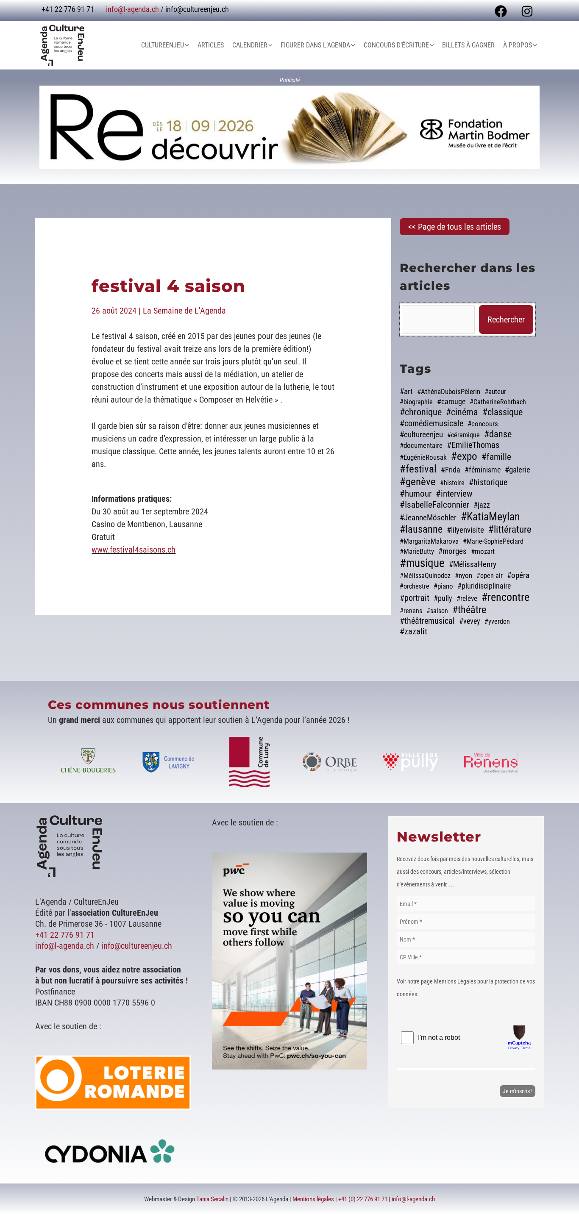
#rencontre (505, 597)
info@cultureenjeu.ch (197, 9)
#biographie (416, 402)
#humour (415, 493)
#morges (452, 551)
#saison (437, 611)
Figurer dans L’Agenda (315, 45)
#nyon (463, 575)
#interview (454, 494)
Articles (211, 45)
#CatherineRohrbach (498, 402)
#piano (443, 586)
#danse (498, 433)
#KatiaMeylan (490, 516)
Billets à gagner (468, 45)
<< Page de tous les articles (454, 227)
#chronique (421, 411)
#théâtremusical (427, 621)
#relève (467, 598)
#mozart (483, 551)
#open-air (489, 576)
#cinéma (462, 412)
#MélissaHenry (472, 564)
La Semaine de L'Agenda (184, 311)
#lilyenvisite (465, 530)
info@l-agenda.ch (132, 9)
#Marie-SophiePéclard (493, 541)
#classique (502, 412)
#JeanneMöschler (428, 517)
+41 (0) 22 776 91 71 (362, 1199)
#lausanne (421, 529)
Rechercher (506, 319)
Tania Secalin (212, 1199)
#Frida (450, 469)
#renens (411, 611)
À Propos (517, 45)
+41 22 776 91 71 (65, 935)
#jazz (481, 505)
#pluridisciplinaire (484, 585)
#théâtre (469, 610)
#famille (496, 456)
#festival (418, 469)
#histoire (452, 483)
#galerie (517, 470)
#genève (418, 481)
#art (406, 391)
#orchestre (414, 586)
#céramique (463, 435)
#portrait (414, 598)
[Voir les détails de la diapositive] (289, 127)
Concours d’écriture (396, 45)
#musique (422, 563)
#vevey (469, 621)
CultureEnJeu (162, 45)
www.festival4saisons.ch (133, 549)
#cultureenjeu (421, 434)
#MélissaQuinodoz (425, 576)
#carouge (451, 401)
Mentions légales (313, 1199)
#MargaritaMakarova (429, 541)
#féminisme (483, 469)
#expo (464, 456)
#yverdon (497, 621)
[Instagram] (527, 11)
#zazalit (413, 631)
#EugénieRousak (423, 457)
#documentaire (421, 445)
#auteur (495, 391)
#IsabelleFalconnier (434, 504)
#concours (483, 423)
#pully (443, 598)
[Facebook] (501, 11)
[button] (186, 45)
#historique (488, 482)
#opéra (518, 575)
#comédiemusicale (431, 423)
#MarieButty (417, 551)
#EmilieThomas (473, 445)
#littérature (510, 529)
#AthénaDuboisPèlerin (448, 391)
